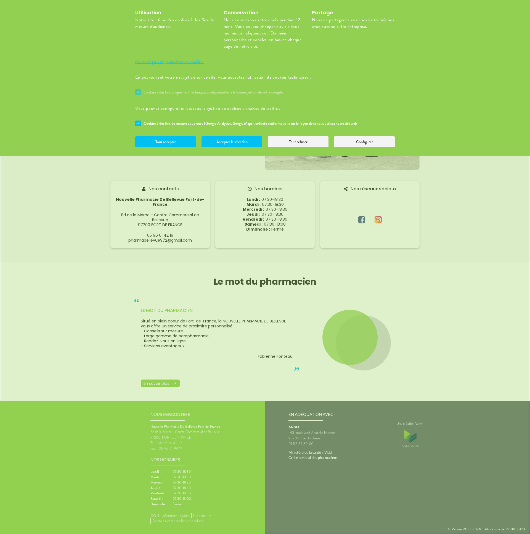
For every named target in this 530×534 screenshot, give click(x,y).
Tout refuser (298, 142)
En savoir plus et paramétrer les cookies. (169, 61)
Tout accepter (165, 142)
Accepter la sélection (232, 142)
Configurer (364, 142)
